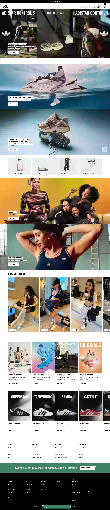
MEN (36, 7)
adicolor (81, 457)
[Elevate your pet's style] (90, 364)
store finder (83, 4)
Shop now (36, 383)
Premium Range (82, 447)
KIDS (48, 7)
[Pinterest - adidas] (94, 492)
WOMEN (42, 7)
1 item (11, 330)
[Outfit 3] (86, 304)
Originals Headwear (59, 454)
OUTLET (68, 7)
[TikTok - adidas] (94, 496)
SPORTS (54, 7)
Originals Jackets (36, 454)
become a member (99, 4)
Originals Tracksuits (36, 457)
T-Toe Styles (81, 451)
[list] (55, 305)
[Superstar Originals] (19, 412)
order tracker (92, 4)
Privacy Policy (44, 506)
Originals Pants (35, 451)
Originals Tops (35, 447)
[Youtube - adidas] (94, 500)
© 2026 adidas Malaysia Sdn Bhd (70, 506)
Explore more (13, 383)
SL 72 (9, 457)
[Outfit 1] (23, 304)
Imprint (60, 506)
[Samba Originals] (66, 412)
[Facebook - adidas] (94, 480)
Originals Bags (58, 451)
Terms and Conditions (53, 506)
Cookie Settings (36, 506)
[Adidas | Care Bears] (43, 364)
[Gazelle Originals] (90, 412)
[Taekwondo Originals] (43, 412)
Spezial (10, 451)
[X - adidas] (94, 488)
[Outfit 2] (55, 304)
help (87, 4)
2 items (43, 330)
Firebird (81, 454)
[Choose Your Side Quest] (19, 364)
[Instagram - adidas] (94, 484)
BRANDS (61, 7)
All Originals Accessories (61, 457)
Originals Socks (59, 447)
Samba (10, 447)
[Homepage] (5, 6)
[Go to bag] (105, 7)
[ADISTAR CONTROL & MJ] (66, 364)
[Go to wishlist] (101, 7)
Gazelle (10, 454)
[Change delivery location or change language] (105, 4)
